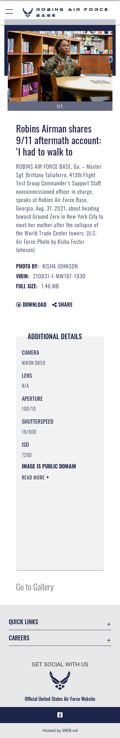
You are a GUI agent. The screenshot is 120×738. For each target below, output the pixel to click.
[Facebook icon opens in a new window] (60, 715)
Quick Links (23, 622)
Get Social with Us (60, 664)
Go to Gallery (35, 586)
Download (33, 304)
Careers (19, 638)
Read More (34, 477)
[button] (9, 12)
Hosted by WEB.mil (60, 730)
